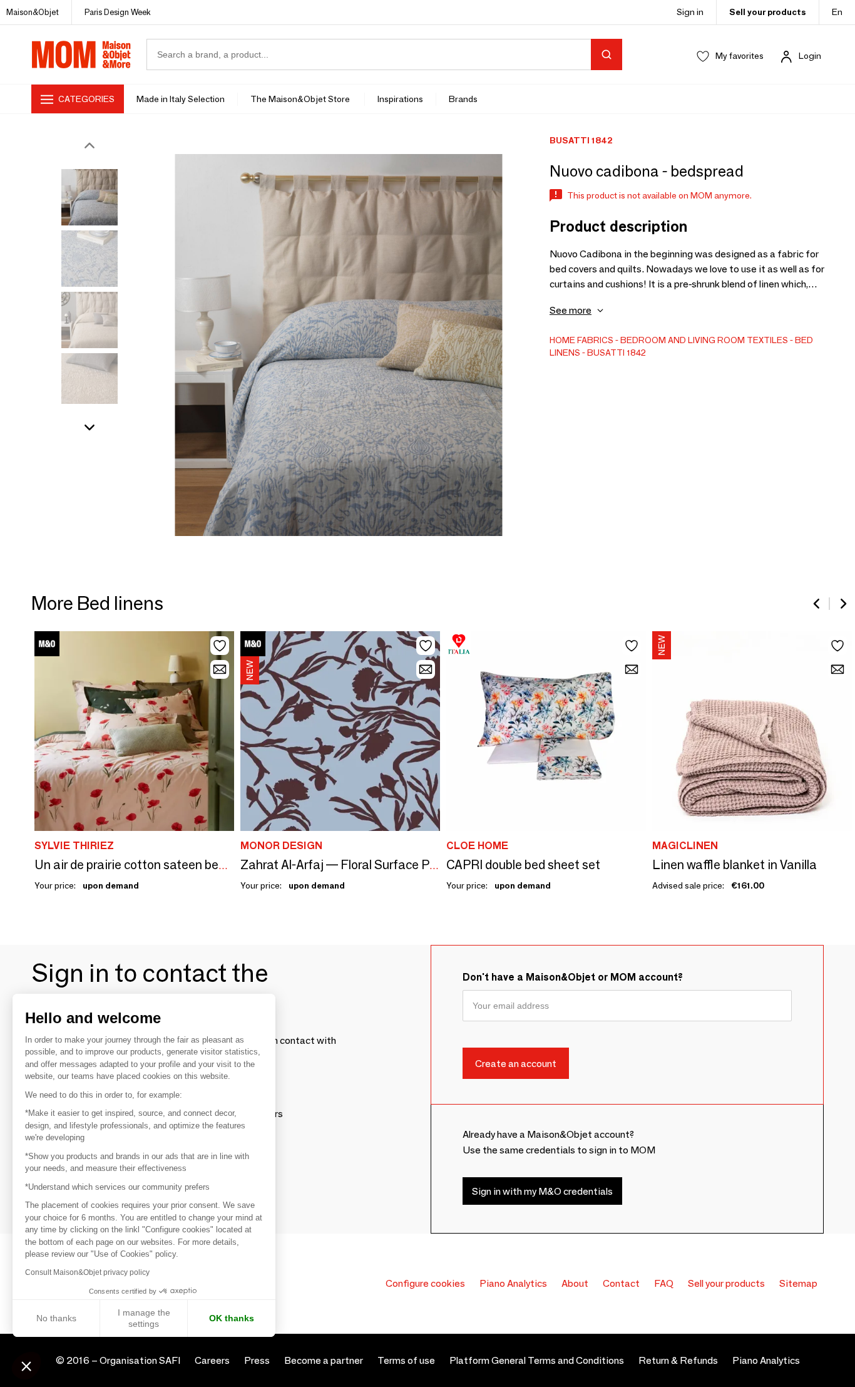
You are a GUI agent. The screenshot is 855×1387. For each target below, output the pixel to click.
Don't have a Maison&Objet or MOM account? (573, 977)
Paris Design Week (117, 12)
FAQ (663, 1283)
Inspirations (400, 99)
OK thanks (231, 1318)
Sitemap (798, 1283)
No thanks (56, 1318)
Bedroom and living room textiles (704, 340)
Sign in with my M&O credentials (542, 1191)
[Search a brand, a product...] (606, 54)
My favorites (739, 55)
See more (570, 310)
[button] (26, 1366)
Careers (212, 1360)
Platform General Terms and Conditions (536, 1360)
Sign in (690, 12)
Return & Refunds (678, 1360)
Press (257, 1360)
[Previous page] (817, 603)
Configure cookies (425, 1283)
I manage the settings (144, 1318)
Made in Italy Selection (180, 99)
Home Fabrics (581, 340)
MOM (81, 54)
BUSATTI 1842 (616, 352)
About (574, 1283)
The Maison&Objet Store (301, 99)
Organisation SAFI (140, 1360)
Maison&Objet (32, 12)
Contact (621, 1283)
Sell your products (767, 12)
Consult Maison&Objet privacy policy (87, 1272)
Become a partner (323, 1360)
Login (810, 55)
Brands (463, 99)
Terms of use (406, 1360)
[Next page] (842, 603)
